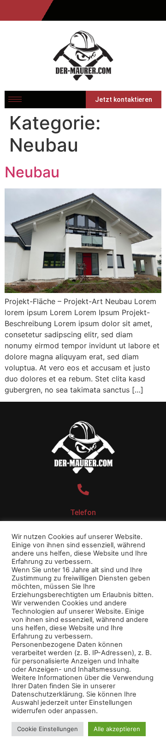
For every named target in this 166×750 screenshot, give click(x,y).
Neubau (32, 172)
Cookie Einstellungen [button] (47, 728)
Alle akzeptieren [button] (117, 728)
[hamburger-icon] (15, 99)
